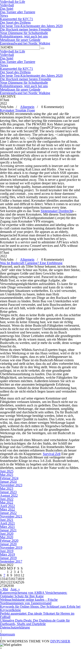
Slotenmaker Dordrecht (56, 211)
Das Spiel (6, 8)
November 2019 (11, 547)
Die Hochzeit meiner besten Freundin (25, 29)
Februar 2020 (9, 540)
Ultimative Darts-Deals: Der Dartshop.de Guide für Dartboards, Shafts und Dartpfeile (35, 622)
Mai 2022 (6, 502)
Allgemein (27, 107)
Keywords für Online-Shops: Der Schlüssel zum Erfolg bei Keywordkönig (40, 608)
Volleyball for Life (12, 51)
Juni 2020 (6, 533)
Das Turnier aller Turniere (17, 12)
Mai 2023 (6, 488)
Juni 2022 (6, 499)
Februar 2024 (9, 478)
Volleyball (7, 5)
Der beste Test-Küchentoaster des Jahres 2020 (31, 26)
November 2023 (11, 485)
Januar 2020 (8, 544)
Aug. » (15, 589)
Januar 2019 (8, 558)
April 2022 (7, 506)
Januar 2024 (8, 481)
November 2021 (11, 516)
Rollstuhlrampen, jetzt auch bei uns (24, 36)
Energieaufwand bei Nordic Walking (25, 43)
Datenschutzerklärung (15, 627)
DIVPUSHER (60, 641)
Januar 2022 (8, 513)
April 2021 (7, 523)
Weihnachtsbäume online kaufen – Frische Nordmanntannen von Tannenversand (29, 601)
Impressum (7, 634)
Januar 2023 (8, 492)
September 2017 (11, 561)
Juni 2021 (6, 520)
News (4, 15)
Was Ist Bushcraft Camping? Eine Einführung (31, 263)
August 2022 (9, 495)
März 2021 (7, 527)
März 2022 (7, 509)
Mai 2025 (6, 474)
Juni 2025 (6, 471)
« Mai (4, 589)
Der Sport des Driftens (15, 22)
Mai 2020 (6, 537)
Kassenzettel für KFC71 (16, 19)
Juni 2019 (6, 551)
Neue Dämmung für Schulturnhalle (24, 33)
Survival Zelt (51, 454)
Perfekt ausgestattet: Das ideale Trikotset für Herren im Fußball (37, 615)
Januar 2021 (8, 530)
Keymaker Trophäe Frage (17, 110)
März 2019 (7, 554)
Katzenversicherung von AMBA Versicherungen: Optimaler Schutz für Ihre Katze (33, 594)
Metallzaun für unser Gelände (20, 40)
